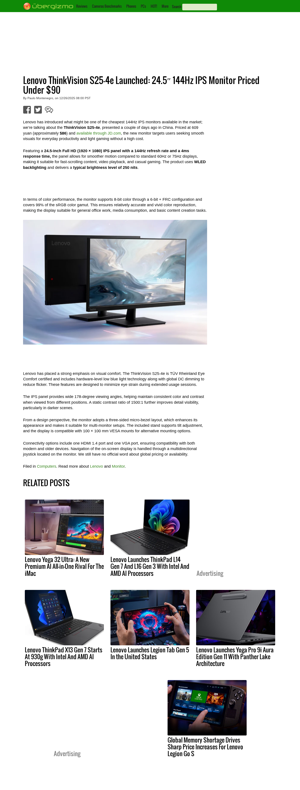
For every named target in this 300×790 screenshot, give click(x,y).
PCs (143, 6)
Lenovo (96, 466)
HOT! (154, 6)
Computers (46, 466)
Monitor (118, 466)
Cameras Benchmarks (107, 6)
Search (176, 6)
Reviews (81, 6)
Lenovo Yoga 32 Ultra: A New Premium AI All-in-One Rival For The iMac (64, 566)
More (165, 6)
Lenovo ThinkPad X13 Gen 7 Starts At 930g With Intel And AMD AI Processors (63, 656)
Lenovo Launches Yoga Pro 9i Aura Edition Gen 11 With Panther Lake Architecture (235, 656)
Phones (131, 6)
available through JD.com (98, 133)
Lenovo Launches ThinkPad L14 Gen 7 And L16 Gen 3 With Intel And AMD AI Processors (149, 566)
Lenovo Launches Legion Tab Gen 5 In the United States (149, 653)
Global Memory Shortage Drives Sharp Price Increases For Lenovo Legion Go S (205, 746)
